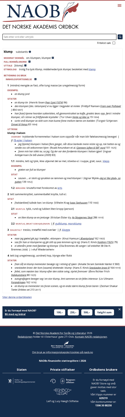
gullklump (61, 223)
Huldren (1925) (105, 242)
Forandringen (18, 282)
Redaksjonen (25, 336)
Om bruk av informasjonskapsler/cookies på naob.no (62, 352)
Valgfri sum (104, 312)
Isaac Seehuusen (79, 202)
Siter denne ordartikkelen (17, 297)
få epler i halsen (23, 140)
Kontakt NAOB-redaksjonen (91, 336)
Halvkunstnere (18, 275)
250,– (73, 312)
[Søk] (120, 36)
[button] (62, 58)
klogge (66, 229)
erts (60, 188)
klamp (92, 69)
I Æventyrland (86, 238)
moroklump (74, 223)
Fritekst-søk (104, 43)
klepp (106, 161)
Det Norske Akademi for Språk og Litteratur (61, 333)
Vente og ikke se (80, 117)
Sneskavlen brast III (99, 267)
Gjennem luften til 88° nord (90, 147)
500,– (87, 312)
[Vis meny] (119, 5)
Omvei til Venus (19, 124)
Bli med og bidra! (15, 314)
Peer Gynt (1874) (54, 102)
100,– (60, 312)
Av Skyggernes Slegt (82, 217)
